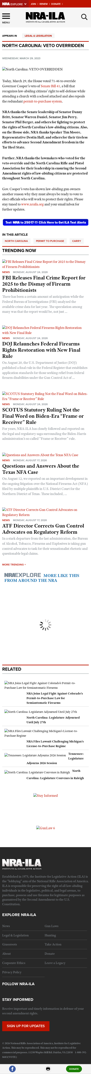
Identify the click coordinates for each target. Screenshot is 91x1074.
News (6, 272)
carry (76, 241)
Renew (44, 4)
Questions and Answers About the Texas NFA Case (40, 469)
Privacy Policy (11, 972)
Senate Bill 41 (50, 86)
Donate (56, 4)
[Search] (84, 17)
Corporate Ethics (13, 963)
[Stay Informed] (45, 795)
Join (33, 4)
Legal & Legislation (38, 35)
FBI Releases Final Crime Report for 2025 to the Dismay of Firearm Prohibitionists (43, 283)
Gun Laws (52, 926)
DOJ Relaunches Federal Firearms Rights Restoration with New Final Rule (41, 349)
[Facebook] (12, 1071)
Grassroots (9, 944)
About (6, 954)
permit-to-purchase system (42, 101)
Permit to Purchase (50, 241)
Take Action (53, 944)
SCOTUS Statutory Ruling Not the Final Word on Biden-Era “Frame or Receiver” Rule (43, 415)
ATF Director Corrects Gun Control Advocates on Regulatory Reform (43, 528)
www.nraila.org (32, 204)
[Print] (48, 1071)
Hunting (50, 935)
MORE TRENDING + (14, 564)
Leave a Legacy (55, 963)
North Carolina (16, 241)
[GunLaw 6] (45, 828)
